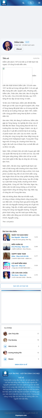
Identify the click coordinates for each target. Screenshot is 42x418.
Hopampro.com (21, 415)
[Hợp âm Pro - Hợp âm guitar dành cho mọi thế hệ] (4, 3)
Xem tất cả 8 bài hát (20, 286)
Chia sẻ (19, 49)
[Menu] (39, 2)
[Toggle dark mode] (31, 3)
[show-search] (23, 3)
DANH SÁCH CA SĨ (21, 364)
